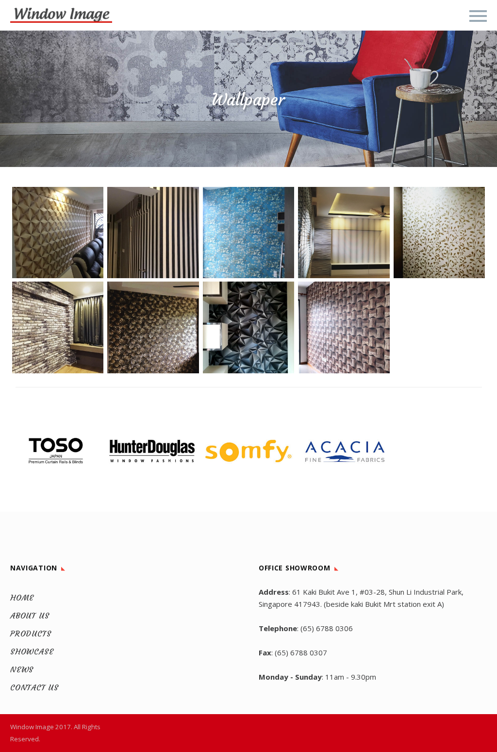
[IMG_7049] (343, 232)
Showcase (31, 651)
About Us (29, 615)
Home (22, 597)
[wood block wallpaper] (343, 327)
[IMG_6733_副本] (153, 327)
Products (30, 633)
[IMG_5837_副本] (248, 327)
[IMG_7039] (439, 232)
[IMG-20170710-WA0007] (153, 232)
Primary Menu (478, 16)
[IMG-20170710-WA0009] (57, 232)
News (21, 669)
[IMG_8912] (248, 232)
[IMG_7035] (57, 327)
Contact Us (34, 687)
